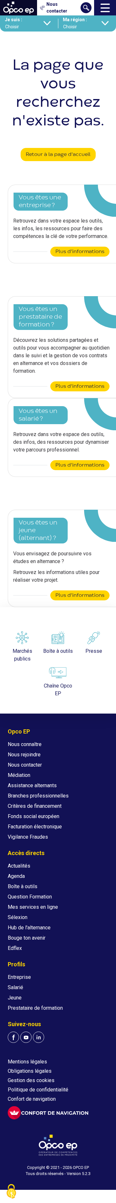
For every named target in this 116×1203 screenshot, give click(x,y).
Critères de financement (35, 806)
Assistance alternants (32, 785)
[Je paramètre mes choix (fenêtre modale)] (11, 1192)
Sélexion (17, 917)
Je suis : (13, 19)
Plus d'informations (79, 252)
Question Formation (30, 897)
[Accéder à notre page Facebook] (13, 1037)
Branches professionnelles (38, 796)
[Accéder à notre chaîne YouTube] (26, 1037)
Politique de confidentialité (38, 1090)
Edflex (15, 948)
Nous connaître (25, 744)
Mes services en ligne (33, 907)
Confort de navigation (32, 1099)
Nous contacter (25, 765)
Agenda (16, 876)
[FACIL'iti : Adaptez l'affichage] (48, 1112)
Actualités (19, 866)
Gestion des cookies (31, 1080)
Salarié (15, 987)
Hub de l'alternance (29, 928)
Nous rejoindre (24, 755)
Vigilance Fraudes (28, 837)
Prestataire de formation (35, 1008)
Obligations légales (30, 1071)
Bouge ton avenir (26, 938)
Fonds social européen (33, 816)
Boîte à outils (22, 886)
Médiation (19, 775)
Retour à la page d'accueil (58, 154)
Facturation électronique (35, 827)
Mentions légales (27, 1062)
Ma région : (75, 19)
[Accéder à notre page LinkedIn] (38, 1037)
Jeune (15, 998)
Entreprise (19, 977)
